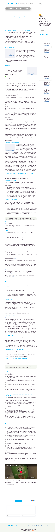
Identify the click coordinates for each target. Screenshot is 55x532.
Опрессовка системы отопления (47, 77)
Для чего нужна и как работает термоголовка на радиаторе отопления (47, 90)
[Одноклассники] (32, 500)
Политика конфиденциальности (35, 525)
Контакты (47, 525)
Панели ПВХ (10, 8)
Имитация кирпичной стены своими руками (44, 20)
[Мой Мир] (33, 500)
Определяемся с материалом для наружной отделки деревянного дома (47, 83)
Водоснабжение (46, 45)
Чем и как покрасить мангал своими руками (45, 38)
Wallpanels (12, 3)
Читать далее (42, 30)
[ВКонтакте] (31, 500)
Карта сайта (42, 525)
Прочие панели (27, 8)
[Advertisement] (21, 24)
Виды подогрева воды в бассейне (47, 43)
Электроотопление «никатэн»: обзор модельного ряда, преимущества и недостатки (47, 98)
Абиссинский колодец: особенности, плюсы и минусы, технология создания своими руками (10, 55)
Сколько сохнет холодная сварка (10, 150)
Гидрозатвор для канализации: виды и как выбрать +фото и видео (47, 63)
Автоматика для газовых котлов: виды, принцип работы (47, 50)
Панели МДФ (18, 8)
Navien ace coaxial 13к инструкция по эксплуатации (47, 56)
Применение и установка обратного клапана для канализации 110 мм (47, 70)
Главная (29, 525)
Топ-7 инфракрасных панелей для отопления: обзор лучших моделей (31, 74)
